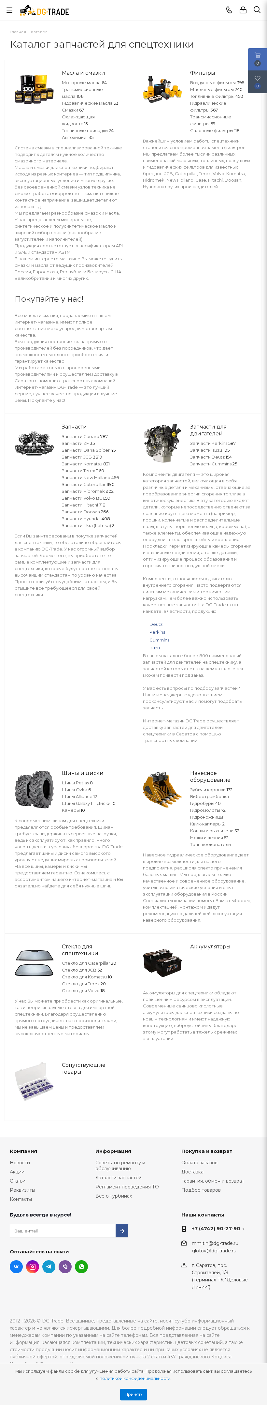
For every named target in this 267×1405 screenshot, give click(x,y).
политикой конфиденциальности (135, 1378)
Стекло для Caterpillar (89, 963)
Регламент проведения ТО (127, 1187)
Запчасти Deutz (211, 457)
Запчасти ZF (78, 443)
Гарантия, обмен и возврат (212, 1181)
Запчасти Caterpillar (88, 484)
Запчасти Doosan (85, 511)
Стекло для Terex (84, 983)
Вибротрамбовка (209, 796)
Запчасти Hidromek (88, 491)
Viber (65, 1266)
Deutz (155, 624)
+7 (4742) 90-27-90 (216, 1228)
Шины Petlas (77, 782)
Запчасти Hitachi (83, 504)
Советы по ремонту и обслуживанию (120, 1165)
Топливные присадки (88, 130)
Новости (20, 1163)
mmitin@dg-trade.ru (215, 1243)
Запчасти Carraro (85, 436)
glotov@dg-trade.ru (214, 1251)
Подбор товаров (201, 1190)
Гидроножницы (206, 817)
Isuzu (154, 647)
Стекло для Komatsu (87, 976)
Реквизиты (22, 1190)
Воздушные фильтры (217, 82)
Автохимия (77, 137)
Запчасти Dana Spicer (89, 450)
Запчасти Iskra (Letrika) (88, 525)
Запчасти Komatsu (86, 463)
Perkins (157, 632)
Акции (17, 1172)
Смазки (73, 110)
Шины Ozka (76, 789)
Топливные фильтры (216, 96)
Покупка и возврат (206, 1151)
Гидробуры (205, 803)
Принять (133, 1394)
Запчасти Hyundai (86, 518)
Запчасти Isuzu (210, 450)
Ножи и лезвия (209, 837)
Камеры (73, 810)
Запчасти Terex (83, 470)
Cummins (159, 639)
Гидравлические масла (90, 103)
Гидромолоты (208, 810)
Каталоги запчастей (118, 1178)
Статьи (17, 1181)
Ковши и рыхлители (214, 830)
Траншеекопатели (210, 844)
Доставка (192, 1172)
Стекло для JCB (82, 970)
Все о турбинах (113, 1196)
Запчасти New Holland (90, 477)
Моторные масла (84, 82)
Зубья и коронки (211, 789)
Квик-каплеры (207, 823)
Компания (23, 1151)
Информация (113, 1151)
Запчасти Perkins (213, 443)
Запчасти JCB (82, 457)
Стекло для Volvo (83, 990)
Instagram (32, 1266)
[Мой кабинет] (243, 10)
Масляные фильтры (216, 89)
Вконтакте (16, 1266)
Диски (106, 803)
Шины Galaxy (77, 803)
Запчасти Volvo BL (86, 498)
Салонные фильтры (215, 130)
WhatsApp (81, 1266)
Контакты (21, 1199)
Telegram (48, 1266)
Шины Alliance (79, 796)
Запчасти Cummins (213, 463)
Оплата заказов (199, 1163)
